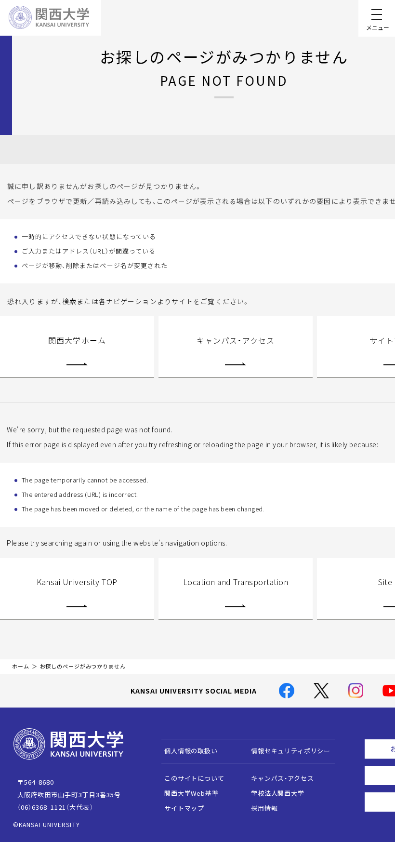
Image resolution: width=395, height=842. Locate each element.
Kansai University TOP (77, 582)
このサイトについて (194, 778)
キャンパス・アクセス (236, 340)
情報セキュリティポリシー (290, 750)
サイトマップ (184, 808)
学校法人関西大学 (277, 793)
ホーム (20, 666)
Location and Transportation (235, 582)
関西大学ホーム (77, 340)
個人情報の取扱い (191, 750)
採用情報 (264, 808)
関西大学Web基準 (191, 793)
